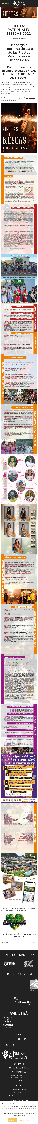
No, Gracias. (25, 1120)
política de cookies (14, 1113)
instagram (20, 908)
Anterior (5, 942)
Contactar (19, 1081)
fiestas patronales (24, 934)
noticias (22, 936)
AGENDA (15, 38)
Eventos (14, 934)
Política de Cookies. (19, 1093)
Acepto (12, 1120)
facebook (13, 908)
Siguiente (32, 942)
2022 (4, 934)
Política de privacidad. (19, 1089)
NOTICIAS (22, 38)
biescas (8, 934)
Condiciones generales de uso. (19, 1096)
